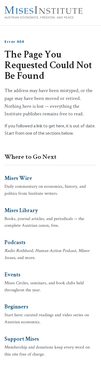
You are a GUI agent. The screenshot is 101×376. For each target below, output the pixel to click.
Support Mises (21, 338)
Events (12, 274)
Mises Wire (18, 177)
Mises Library (21, 210)
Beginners (16, 306)
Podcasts (15, 242)
